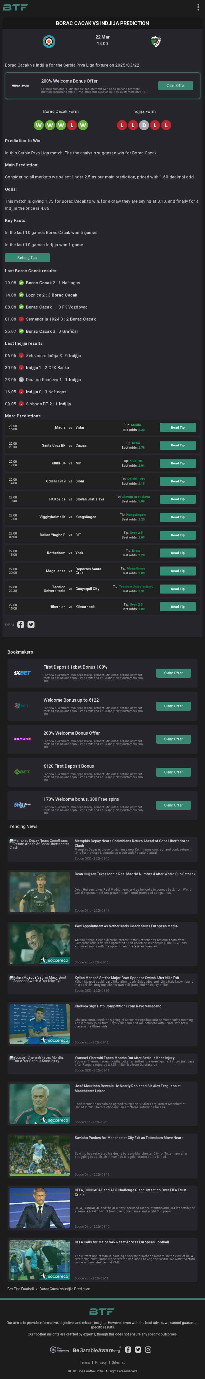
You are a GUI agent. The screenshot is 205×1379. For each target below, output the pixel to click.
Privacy (101, 1362)
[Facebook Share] (21, 624)
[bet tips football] (15, 7)
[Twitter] (138, 1351)
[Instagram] (148, 1351)
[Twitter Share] (31, 624)
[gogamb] (97, 1351)
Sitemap (119, 1362)
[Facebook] (128, 1351)
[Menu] (196, 7)
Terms (85, 1362)
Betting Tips (27, 258)
